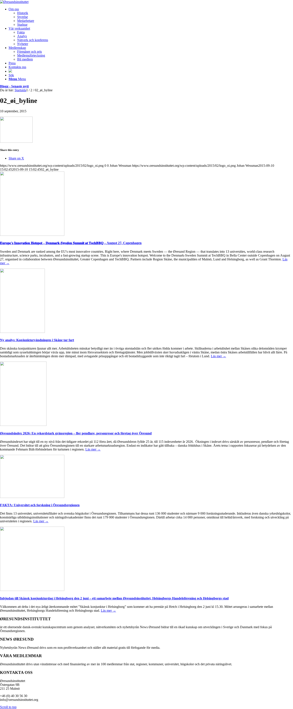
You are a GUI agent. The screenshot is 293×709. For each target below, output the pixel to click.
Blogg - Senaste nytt (14, 86)
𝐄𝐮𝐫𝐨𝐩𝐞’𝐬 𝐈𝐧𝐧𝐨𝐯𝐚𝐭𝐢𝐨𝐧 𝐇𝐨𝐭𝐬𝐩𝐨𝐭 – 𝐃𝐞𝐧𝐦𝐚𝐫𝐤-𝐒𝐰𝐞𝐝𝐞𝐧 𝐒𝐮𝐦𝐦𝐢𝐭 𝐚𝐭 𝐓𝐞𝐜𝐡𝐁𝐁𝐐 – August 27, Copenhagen (71, 243)
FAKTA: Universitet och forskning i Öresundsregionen (40, 505)
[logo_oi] (14, 2)
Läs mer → (218, 356)
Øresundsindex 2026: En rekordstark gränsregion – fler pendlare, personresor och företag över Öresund (76, 433)
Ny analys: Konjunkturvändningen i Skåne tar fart (37, 340)
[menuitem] (151, 17)
